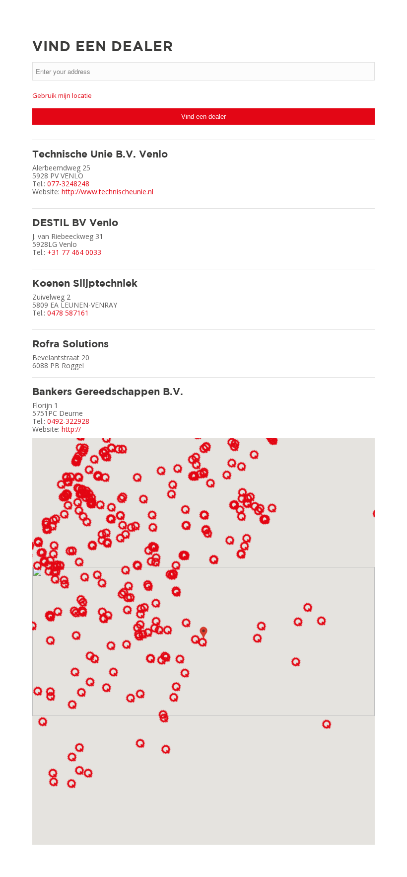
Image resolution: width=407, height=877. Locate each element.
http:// (71, 429)
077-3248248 (68, 183)
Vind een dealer (203, 116)
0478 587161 (68, 313)
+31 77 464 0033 (74, 252)
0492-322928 (68, 421)
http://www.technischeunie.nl (107, 191)
